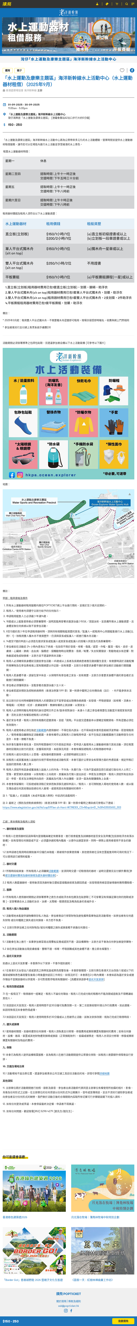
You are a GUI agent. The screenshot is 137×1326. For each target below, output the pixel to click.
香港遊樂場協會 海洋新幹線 (21, 90)
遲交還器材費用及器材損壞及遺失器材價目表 (30, 875)
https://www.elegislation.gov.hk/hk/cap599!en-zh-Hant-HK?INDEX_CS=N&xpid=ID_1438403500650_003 (62, 807)
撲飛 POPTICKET (68, 1294)
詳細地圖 (105, 1073)
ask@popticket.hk (68, 1305)
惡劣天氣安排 (96, 979)
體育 (7, 70)
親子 (19, 70)
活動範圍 (41, 730)
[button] (132, 70)
